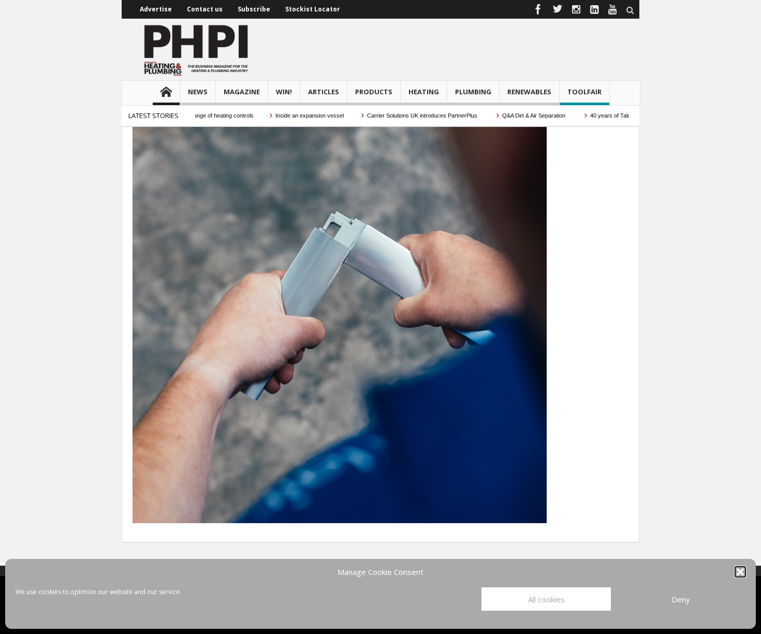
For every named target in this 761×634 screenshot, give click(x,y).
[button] (740, 572)
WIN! (284, 91)
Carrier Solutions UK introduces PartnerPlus (407, 115)
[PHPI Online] (196, 49)
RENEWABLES (529, 91)
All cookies (546, 599)
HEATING (423, 91)
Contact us (205, 9)
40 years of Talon (596, 115)
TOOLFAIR (584, 91)
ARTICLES (323, 91)
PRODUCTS (373, 91)
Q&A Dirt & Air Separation (519, 115)
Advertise (156, 9)
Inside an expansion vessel (294, 115)
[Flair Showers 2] (340, 324)
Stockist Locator (312, 9)
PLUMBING (473, 91)
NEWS (198, 91)
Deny (680, 599)
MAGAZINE (242, 91)
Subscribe (254, 9)
